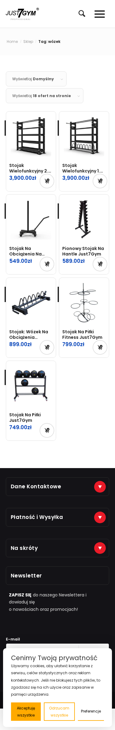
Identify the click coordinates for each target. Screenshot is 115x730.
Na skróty (24, 548)
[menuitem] (78, 13)
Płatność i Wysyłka (37, 517)
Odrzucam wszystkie (59, 711)
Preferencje (91, 711)
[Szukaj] (78, 13)
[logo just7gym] (22, 14)
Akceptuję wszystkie (26, 711)
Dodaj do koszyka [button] (47, 181)
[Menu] (96, 13)
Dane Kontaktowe (36, 486)
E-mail (13, 639)
